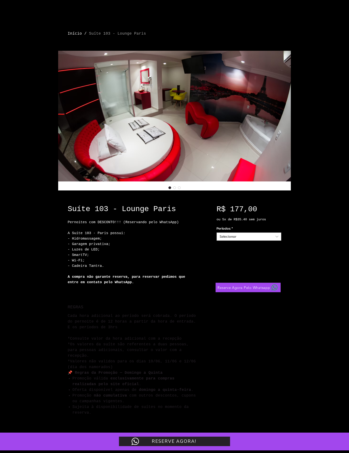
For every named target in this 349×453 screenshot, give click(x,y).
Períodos (225, 228)
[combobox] (249, 236)
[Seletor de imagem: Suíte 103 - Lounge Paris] (169, 187)
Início (75, 34)
